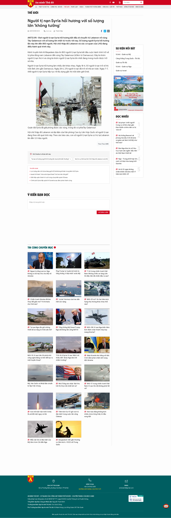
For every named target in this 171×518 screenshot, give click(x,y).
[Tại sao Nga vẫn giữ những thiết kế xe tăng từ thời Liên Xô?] (40, 316)
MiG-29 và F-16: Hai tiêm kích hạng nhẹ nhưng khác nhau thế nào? (96, 301)
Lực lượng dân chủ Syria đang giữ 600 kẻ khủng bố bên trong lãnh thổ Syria (54, 171)
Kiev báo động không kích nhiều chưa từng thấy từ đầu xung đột (95, 414)
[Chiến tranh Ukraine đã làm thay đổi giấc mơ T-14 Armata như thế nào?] (40, 288)
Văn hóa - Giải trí (108, 7)
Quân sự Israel (121, 71)
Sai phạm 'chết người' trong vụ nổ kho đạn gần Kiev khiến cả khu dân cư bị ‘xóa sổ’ (126, 126)
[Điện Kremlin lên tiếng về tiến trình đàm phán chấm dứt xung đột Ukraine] (97, 344)
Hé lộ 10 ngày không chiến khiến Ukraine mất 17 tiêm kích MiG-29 (126, 171)
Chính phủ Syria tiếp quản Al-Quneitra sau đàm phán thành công (51, 180)
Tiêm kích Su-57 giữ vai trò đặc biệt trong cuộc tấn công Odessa (67, 414)
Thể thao (119, 7)
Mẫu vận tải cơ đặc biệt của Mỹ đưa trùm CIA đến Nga (39, 441)
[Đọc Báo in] (121, 2)
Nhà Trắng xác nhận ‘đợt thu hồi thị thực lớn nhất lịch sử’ (68, 385)
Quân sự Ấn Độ (121, 63)
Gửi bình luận (103, 212)
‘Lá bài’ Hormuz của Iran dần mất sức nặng (68, 300)
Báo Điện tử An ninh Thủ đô (30, 4)
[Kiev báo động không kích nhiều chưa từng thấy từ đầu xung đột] (97, 401)
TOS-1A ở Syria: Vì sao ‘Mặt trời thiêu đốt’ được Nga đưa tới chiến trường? (67, 357)
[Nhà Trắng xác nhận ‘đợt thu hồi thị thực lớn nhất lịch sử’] (68, 372)
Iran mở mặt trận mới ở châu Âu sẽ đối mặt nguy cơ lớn (39, 413)
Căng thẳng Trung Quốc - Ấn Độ (128, 59)
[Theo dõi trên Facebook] (110, 2)
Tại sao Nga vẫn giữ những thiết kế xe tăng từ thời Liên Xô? (40, 328)
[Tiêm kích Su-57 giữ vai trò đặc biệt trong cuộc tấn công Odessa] (68, 401)
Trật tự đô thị (44, 7)
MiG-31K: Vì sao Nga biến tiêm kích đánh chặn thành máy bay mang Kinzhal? (96, 329)
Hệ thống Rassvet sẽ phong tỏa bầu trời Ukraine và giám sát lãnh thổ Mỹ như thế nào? (126, 139)
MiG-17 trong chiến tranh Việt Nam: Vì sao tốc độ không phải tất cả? (97, 386)
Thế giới (66, 7)
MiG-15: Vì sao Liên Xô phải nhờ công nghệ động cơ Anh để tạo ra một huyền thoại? (40, 357)
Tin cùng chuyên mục (40, 247)
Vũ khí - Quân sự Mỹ (123, 54)
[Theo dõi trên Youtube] (113, 2)
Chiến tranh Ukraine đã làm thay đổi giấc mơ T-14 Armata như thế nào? (39, 301)
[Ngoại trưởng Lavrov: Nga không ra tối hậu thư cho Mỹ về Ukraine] (40, 260)
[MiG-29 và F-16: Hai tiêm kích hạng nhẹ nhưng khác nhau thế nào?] (97, 288)
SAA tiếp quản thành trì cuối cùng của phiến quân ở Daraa (49, 177)
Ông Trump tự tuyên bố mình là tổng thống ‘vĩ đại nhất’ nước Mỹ (68, 272)
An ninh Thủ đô (44, 2)
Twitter (105, 31)
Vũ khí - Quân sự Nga (123, 67)
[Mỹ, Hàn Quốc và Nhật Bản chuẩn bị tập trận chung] (40, 372)
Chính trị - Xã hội (56, 7)
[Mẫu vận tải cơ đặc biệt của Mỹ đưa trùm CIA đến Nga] (40, 429)
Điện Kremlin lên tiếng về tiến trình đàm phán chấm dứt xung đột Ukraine (96, 358)
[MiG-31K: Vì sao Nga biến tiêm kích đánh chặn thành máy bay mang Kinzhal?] (97, 316)
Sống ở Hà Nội (129, 7)
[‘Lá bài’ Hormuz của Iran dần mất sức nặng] (68, 288)
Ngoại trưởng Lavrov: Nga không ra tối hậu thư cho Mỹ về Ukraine (39, 273)
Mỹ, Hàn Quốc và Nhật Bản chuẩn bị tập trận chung (40, 385)
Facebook (101, 31)
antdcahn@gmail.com (126, 488)
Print (108, 31)
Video (81, 7)
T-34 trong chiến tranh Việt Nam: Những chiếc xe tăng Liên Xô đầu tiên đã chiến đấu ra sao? (96, 273)
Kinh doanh (139, 7)
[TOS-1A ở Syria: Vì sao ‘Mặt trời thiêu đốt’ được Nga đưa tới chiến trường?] (68, 344)
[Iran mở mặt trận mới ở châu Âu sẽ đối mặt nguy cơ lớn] (40, 401)
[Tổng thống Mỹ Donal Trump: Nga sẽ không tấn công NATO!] (68, 316)
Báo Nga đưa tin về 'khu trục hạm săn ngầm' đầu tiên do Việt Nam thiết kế (126, 150)
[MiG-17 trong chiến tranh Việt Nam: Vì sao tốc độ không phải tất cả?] (97, 372)
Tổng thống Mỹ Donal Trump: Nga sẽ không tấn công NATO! (68, 328)
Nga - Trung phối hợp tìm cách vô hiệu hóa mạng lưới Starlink (126, 161)
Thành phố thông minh (93, 7)
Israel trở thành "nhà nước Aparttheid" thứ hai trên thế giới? (49, 174)
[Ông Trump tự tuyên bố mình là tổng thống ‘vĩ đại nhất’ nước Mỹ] (68, 260)
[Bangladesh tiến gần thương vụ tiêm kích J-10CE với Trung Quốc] (68, 429)
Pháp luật (74, 7)
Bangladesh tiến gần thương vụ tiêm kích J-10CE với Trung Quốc (68, 442)
